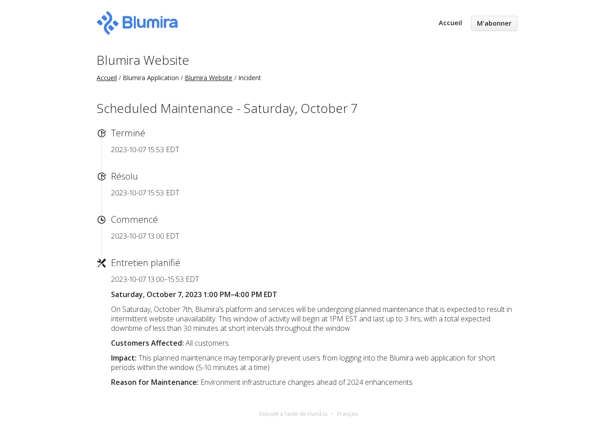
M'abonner (494, 23)
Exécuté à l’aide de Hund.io (293, 414)
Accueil (450, 22)
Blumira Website (143, 59)
